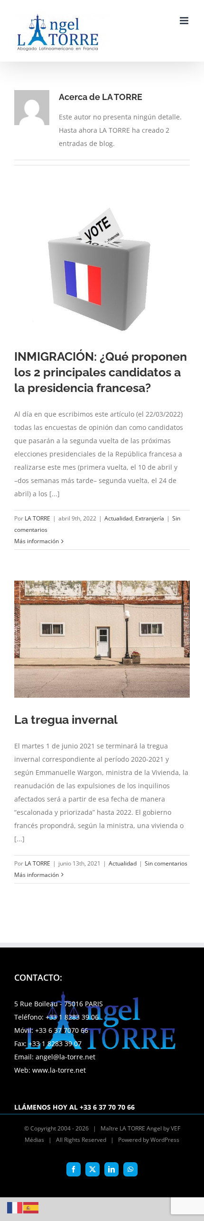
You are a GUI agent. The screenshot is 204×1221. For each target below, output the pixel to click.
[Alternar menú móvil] (185, 21)
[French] (15, 1207)
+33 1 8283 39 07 (55, 1043)
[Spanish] (31, 1207)
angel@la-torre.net (65, 1056)
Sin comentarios (166, 863)
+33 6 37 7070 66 (61, 1030)
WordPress (164, 1140)
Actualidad (118, 518)
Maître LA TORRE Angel (131, 1128)
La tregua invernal (66, 719)
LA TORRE (37, 518)
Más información (36, 541)
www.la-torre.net (59, 1070)
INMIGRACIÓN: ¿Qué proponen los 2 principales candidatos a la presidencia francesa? (100, 372)
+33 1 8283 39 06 (72, 1016)
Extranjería (149, 518)
